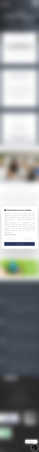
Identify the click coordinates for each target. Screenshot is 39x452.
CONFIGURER (11, 239)
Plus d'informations (10, 234)
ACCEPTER (19, 244)
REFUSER (27, 239)
